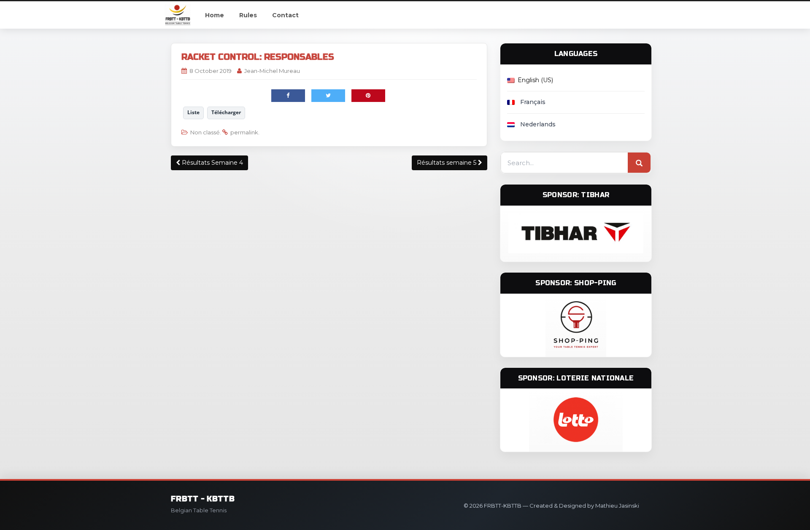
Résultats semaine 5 (447, 162)
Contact (285, 15)
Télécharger (226, 112)
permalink (244, 132)
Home (214, 15)
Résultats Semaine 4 (211, 162)
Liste (193, 112)
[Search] (639, 163)
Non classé (205, 132)
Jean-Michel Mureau (272, 70)
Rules (248, 15)
